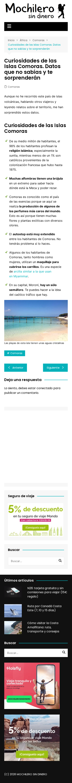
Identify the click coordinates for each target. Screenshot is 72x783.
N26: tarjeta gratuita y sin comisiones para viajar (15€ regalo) (47, 592)
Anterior (17, 368)
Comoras (14, 87)
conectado (45, 388)
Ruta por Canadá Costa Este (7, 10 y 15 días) (44, 608)
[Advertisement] (36, 447)
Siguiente (53, 368)
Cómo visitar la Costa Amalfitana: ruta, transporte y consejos (43, 627)
